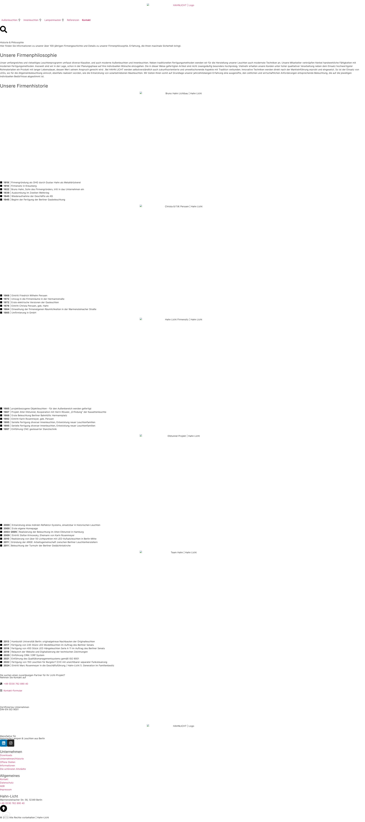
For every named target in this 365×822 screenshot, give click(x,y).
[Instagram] (10, 743)
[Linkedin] (3, 743)
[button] (11, 20)
